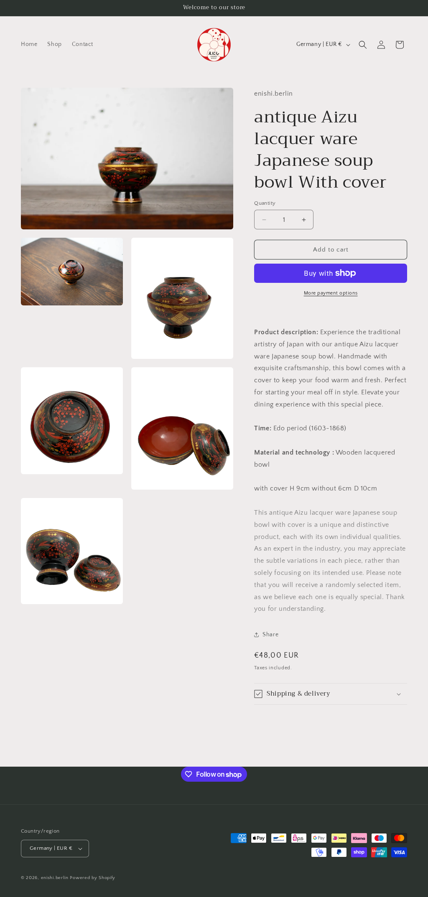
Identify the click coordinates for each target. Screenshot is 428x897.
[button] (363, 45)
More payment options (331, 293)
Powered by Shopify (92, 877)
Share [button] (270, 634)
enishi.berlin (55, 877)
